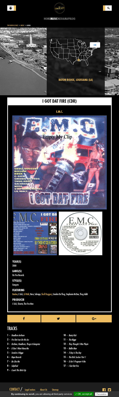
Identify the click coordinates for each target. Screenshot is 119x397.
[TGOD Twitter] (109, 390)
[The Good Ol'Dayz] (59, 8)
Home (47, 18)
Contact (14, 389)
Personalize (101, 394)
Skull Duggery (46, 294)
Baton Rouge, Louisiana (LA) (76, 79)
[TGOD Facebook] (104, 390)
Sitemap (55, 389)
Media (60, 18)
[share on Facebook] (24, 318)
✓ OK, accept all (83, 394)
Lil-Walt (26, 294)
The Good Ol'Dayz (12, 25)
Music (53, 18)
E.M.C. (59, 111)
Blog (72, 18)
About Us (43, 389)
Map (67, 18)
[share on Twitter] (58, 318)
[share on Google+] (94, 318)
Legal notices (30, 389)
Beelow (14, 294)
